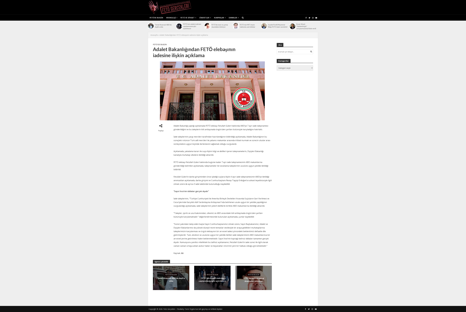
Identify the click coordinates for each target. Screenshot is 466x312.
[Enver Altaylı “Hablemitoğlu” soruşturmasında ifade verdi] (292, 26)
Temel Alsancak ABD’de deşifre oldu (163, 26)
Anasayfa (154, 35)
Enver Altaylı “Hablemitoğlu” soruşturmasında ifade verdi (306, 26)
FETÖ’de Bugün (156, 17)
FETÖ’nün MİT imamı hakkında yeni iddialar (247, 26)
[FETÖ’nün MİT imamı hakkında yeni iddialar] (236, 26)
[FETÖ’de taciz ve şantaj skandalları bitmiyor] (207, 26)
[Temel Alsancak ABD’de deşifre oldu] (151, 26)
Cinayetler (204, 17)
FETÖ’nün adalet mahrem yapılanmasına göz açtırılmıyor (192, 26)
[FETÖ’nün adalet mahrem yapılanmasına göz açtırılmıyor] (179, 26)
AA (182, 253)
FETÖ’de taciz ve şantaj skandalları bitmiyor (220, 26)
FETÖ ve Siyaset (187, 17)
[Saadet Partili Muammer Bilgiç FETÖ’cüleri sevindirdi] (264, 26)
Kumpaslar (219, 17)
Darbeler (233, 17)
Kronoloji (171, 17)
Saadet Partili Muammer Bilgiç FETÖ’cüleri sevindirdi (277, 26)
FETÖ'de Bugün (160, 44)
